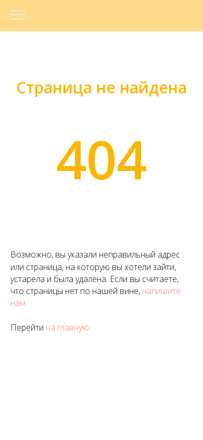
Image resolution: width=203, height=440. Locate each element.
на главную (67, 327)
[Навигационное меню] (17, 15)
